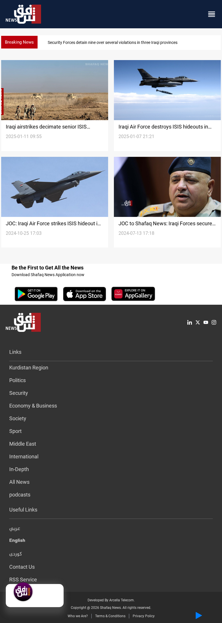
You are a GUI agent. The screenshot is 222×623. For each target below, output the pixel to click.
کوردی (15, 554)
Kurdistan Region (28, 367)
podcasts (19, 495)
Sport (15, 431)
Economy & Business (33, 406)
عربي (14, 529)
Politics (17, 380)
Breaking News (19, 42)
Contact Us (22, 567)
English (17, 541)
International (23, 456)
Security (18, 393)
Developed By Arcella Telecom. (111, 600)
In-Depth (19, 469)
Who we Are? (78, 616)
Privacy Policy (144, 616)
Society (17, 418)
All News (19, 482)
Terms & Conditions (110, 616)
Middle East (22, 444)
